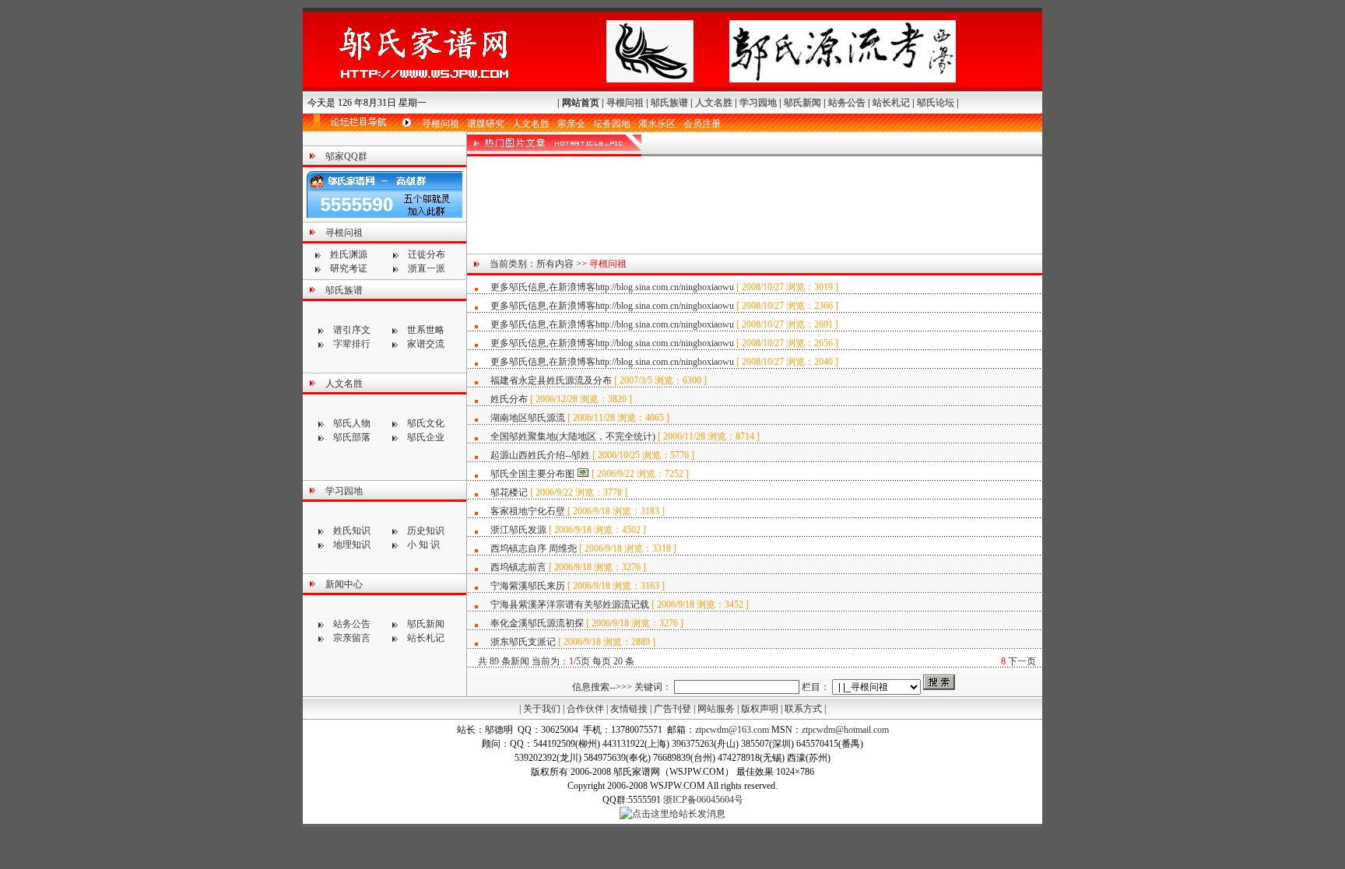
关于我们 (541, 708)
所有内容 (555, 263)
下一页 (1022, 661)
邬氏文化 (425, 423)
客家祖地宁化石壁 (527, 511)
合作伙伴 (585, 708)
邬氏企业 (425, 437)
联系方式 (803, 708)
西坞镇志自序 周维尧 (533, 548)
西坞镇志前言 (518, 567)
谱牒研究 (485, 123)
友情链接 (629, 708)
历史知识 (425, 530)
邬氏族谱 (669, 102)
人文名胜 (713, 102)
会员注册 (702, 123)
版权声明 (759, 708)
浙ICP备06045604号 (703, 799)
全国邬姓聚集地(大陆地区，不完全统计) (572, 436)
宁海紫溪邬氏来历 (527, 585)
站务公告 (847, 102)
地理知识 (351, 544)
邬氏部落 (351, 437)
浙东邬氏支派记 (523, 641)
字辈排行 (351, 343)
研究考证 (348, 268)
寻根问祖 (625, 102)
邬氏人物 (351, 423)
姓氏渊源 (348, 254)
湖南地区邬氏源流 (528, 417)
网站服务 (716, 708)
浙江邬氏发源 (518, 529)
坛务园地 (611, 123)
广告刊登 (672, 708)
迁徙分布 (426, 254)
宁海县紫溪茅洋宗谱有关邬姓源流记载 (569, 604)
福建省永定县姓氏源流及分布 (551, 380)
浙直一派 (426, 268)
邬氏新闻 (802, 102)
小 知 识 (423, 544)
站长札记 (891, 102)
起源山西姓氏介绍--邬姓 (540, 455)
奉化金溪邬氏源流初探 (537, 623)
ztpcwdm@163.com (732, 729)
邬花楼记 (509, 492)
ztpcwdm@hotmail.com (845, 729)
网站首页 (580, 102)
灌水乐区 (657, 123)
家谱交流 (425, 343)
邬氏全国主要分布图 (532, 473)
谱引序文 (351, 329)
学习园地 (758, 102)
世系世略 (425, 329)
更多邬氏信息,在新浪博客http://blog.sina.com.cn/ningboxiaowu (612, 287)
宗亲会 (571, 123)
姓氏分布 (510, 399)
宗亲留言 (351, 637)
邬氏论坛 (935, 102)
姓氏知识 (351, 530)
